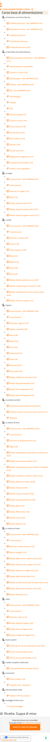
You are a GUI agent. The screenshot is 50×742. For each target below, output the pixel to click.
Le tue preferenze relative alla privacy (18, 737)
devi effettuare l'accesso (31, 723)
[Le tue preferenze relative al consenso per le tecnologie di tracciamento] (46, 738)
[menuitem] (1, 4)
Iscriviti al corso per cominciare (25, 727)
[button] (0, 1)
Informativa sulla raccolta (9, 740)
